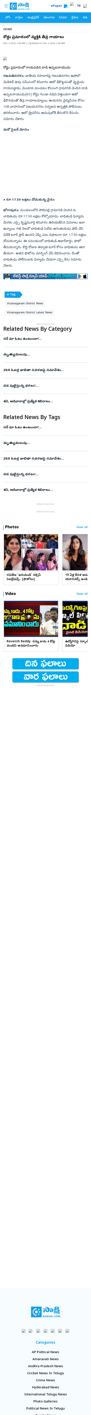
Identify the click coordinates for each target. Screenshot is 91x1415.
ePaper (57, 6)
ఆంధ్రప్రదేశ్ (33, 18)
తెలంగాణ (49, 18)
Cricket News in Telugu (45, 1373)
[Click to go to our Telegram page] (60, 1331)
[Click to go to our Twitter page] (38, 1331)
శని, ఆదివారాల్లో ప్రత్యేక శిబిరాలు (45, 401)
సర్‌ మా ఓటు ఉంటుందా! (43, 339)
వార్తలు (19, 18)
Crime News (45, 1380)
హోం (7, 18)
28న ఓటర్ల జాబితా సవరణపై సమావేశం (45, 370)
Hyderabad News (45, 1387)
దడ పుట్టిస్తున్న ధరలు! (43, 386)
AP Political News (45, 1352)
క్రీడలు (75, 18)
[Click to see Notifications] (85, 6)
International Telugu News (45, 1395)
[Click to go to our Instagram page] (45, 1331)
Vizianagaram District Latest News (29, 313)
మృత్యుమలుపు (43, 355)
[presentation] (8, 552)
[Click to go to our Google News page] (67, 1331)
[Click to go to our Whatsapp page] (31, 1331)
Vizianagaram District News (25, 304)
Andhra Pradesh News (45, 1366)
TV (79, 6)
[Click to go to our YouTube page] (53, 1331)
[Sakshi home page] (46, 1312)
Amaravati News (45, 1359)
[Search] (65, 6)
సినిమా (63, 18)
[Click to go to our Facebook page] (24, 1331)
